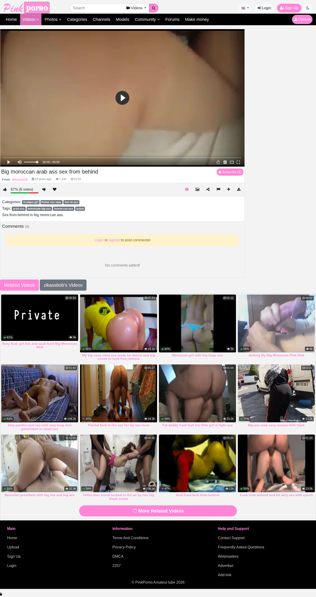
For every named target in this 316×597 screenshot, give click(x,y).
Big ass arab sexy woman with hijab (276, 425)
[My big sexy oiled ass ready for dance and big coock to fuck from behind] (118, 323)
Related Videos (19, 285)
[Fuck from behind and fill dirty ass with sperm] (276, 463)
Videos (29, 19)
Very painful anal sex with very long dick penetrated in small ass (40, 427)
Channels (101, 19)
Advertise (225, 566)
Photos (52, 19)
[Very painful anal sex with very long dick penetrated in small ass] (39, 393)
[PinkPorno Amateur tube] (31, 7)
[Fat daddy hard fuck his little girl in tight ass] (197, 393)
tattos (80, 208)
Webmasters (228, 556)
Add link (224, 575)
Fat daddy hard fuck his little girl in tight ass (197, 425)
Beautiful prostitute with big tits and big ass (40, 495)
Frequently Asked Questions (241, 547)
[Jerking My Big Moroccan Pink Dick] (276, 323)
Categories (77, 19)
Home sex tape (51, 202)
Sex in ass (71, 202)
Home (11, 19)
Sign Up (291, 8)
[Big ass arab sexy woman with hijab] (276, 393)
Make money (197, 19)
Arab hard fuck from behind (197, 495)
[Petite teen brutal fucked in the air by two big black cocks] (118, 463)
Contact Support (231, 538)
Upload (303, 19)
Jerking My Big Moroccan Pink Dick (276, 355)
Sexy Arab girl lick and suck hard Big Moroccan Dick (39, 345)
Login (266, 8)
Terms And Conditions (130, 538)
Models (122, 19)
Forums (172, 19)
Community (146, 19)
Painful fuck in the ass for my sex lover (118, 425)
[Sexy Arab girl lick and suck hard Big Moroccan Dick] (39, 318)
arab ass (19, 208)
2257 (116, 566)
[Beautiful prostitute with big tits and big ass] (39, 463)
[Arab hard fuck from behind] (197, 463)
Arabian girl (30, 202)
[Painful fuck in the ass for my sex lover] (118, 393)
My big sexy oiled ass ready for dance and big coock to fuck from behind (118, 357)
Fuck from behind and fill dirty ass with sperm (276, 495)
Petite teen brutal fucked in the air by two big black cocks (118, 497)
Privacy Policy (124, 547)
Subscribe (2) (231, 172)
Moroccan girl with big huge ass (197, 355)
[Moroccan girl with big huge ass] (197, 323)
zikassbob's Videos (63, 285)
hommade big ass (39, 208)
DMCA (118, 556)
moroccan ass (63, 208)
